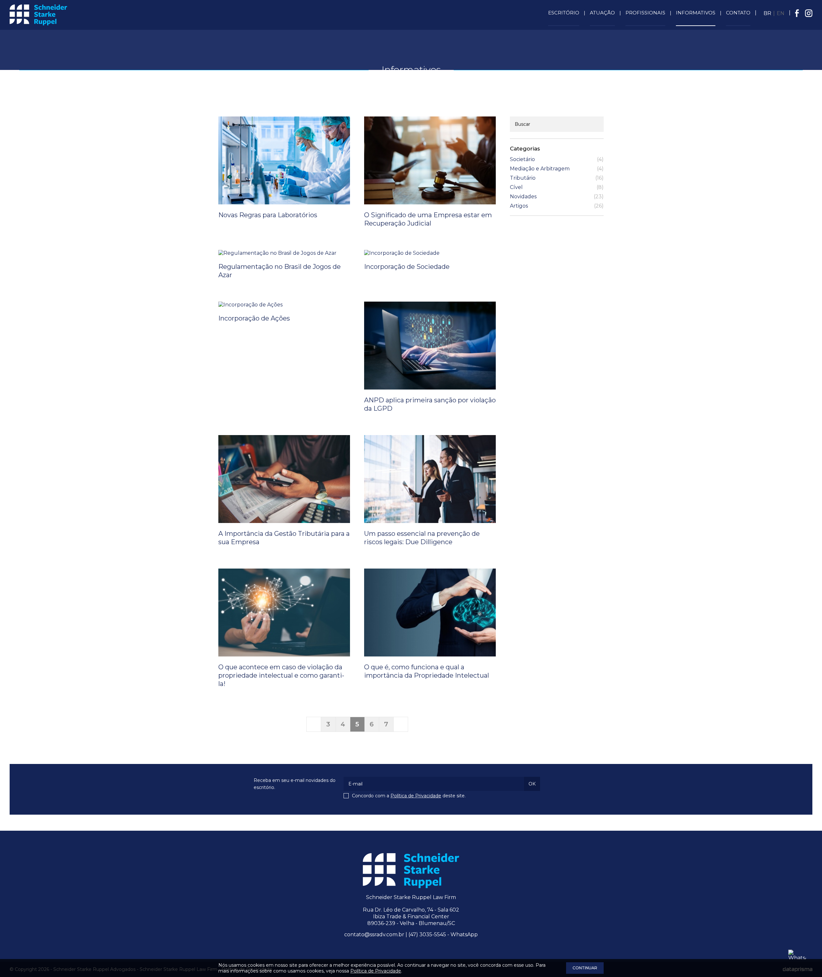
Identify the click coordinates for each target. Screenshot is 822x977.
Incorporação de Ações (254, 318)
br (767, 13)
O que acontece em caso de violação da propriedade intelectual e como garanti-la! (281, 675)
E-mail (355, 784)
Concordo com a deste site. (409, 796)
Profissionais (645, 13)
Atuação (602, 13)
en (780, 13)
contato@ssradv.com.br (374, 934)
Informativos (695, 13)
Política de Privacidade (415, 796)
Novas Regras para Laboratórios (267, 215)
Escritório (563, 13)
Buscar (522, 124)
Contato (738, 13)
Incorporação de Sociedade (407, 266)
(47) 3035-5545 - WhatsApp (443, 934)
